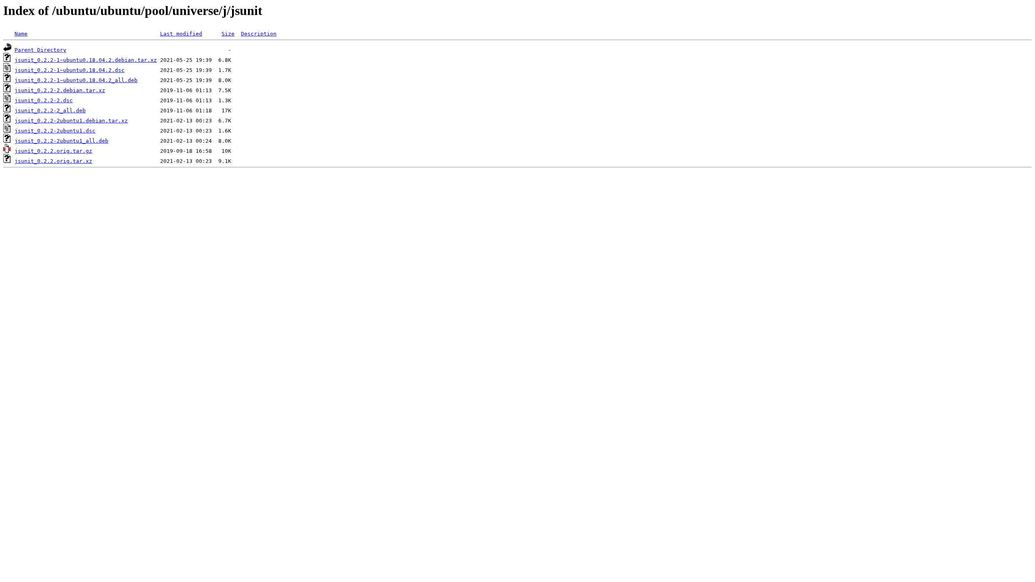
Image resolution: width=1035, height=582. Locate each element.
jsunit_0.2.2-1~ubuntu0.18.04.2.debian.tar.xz (86, 60)
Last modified (181, 34)
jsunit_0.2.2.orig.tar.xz (53, 161)
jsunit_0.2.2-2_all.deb (50, 111)
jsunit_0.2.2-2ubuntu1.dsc (55, 131)
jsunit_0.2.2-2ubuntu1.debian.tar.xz (71, 121)
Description (259, 34)
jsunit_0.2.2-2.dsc (44, 100)
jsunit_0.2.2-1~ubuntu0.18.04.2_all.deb (76, 80)
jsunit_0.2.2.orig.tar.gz (53, 151)
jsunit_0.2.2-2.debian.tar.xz (60, 90)
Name (21, 34)
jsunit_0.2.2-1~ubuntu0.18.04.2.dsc (70, 70)
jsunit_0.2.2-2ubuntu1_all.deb (61, 141)
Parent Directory (40, 50)
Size (228, 34)
